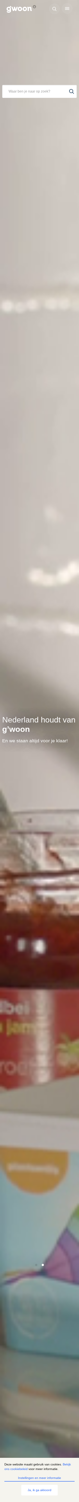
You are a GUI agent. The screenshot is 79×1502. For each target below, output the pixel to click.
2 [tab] (43, 1265)
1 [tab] (36, 1265)
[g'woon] (23, 9)
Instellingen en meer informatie (39, 1478)
